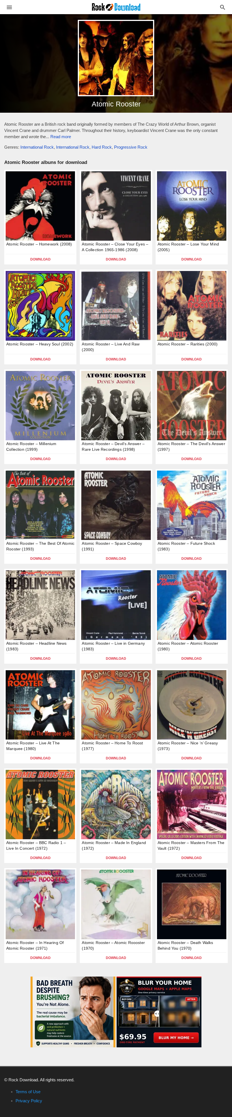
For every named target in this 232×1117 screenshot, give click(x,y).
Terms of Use (28, 1091)
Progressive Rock (130, 147)
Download (40, 259)
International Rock (37, 147)
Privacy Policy (29, 1100)
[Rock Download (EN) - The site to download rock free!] (116, 6)
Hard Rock (102, 147)
